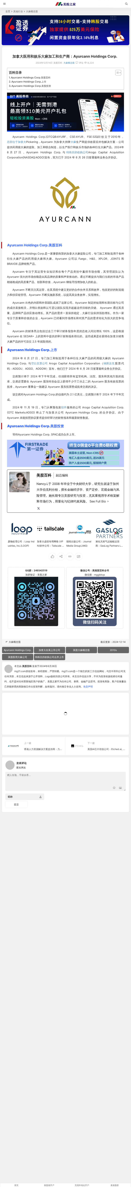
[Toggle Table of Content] (116, 73)
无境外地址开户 (82, 1185)
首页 (7, 11)
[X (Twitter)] (39, 508)
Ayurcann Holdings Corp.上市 (28, 81)
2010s (113, 650)
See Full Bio (98, 501)
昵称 (10, 796)
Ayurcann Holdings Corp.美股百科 (30, 77)
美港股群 (115, 1185)
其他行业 (18, 11)
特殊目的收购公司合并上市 (49, 657)
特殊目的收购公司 (77, 152)
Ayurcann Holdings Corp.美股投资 (31, 85)
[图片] (120, 788)
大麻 (73, 142)
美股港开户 (49, 1185)
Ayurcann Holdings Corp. (17, 650)
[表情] (114, 788)
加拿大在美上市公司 (49, 650)
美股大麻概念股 (81, 650)
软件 (64, 407)
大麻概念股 (32, 11)
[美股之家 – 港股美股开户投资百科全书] (65, 3)
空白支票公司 (39, 363)
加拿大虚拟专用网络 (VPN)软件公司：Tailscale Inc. (50, 545)
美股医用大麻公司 (17, 657)
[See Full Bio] (108, 501)
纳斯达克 (109, 363)
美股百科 (27, 666)
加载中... (12, 726)
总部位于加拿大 (16, 142)
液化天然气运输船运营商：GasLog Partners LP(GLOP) (109, 545)
